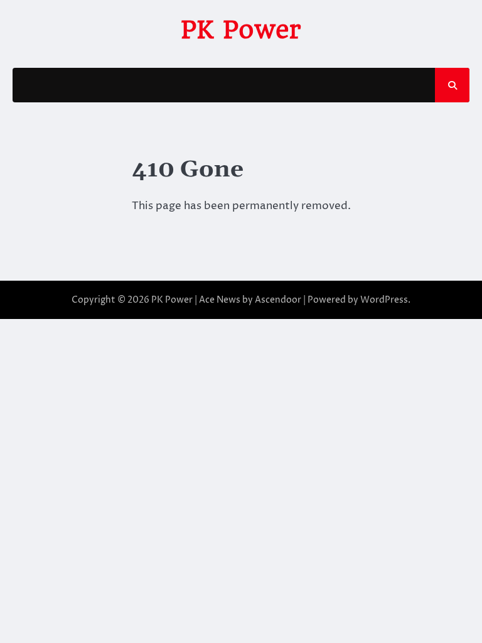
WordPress (384, 300)
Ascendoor (278, 300)
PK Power (241, 29)
